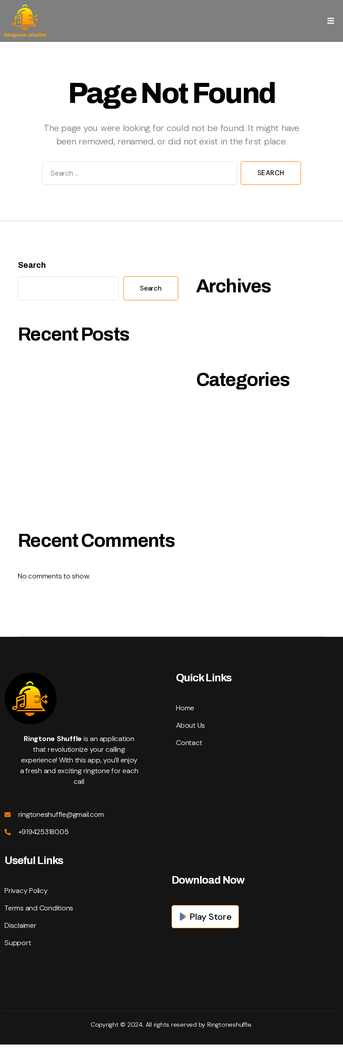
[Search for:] (137, 174)
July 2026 (213, 320)
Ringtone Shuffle (225, 414)
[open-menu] (330, 21)
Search (32, 265)
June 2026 (214, 340)
